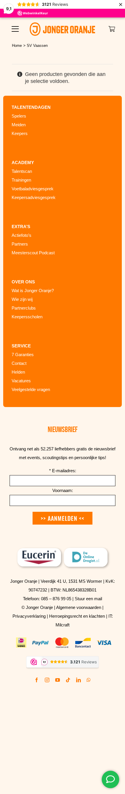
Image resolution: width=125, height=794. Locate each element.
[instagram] (47, 680)
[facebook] (36, 680)
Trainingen (21, 179)
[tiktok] (68, 680)
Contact (19, 363)
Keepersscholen (27, 316)
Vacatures (21, 380)
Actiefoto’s (21, 235)
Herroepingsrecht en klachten (77, 616)
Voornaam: (62, 490)
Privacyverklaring (29, 616)
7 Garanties (23, 354)
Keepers (20, 133)
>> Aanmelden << (62, 518)
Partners (20, 243)
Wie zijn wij (22, 299)
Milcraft (62, 624)
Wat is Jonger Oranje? (33, 290)
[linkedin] (78, 680)
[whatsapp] (89, 680)
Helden (18, 372)
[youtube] (57, 680)
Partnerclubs (24, 307)
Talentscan (22, 171)
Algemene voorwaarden (78, 607)
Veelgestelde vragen (31, 389)
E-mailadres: (62, 470)
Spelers (19, 115)
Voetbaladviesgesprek (32, 188)
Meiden (19, 124)
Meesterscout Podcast (33, 252)
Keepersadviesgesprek (34, 197)
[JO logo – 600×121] (62, 25)
